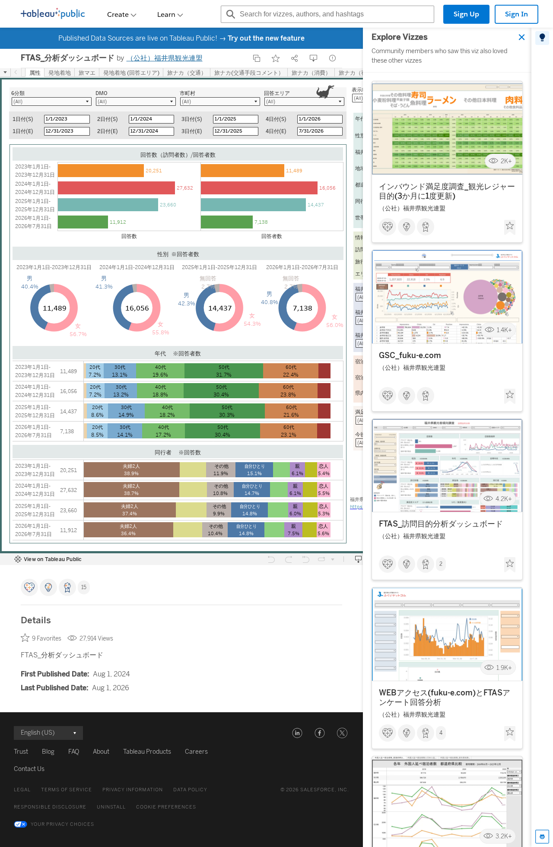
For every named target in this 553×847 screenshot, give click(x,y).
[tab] (542, 38)
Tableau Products (147, 751)
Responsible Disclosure (50, 807)
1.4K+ (504, 330)
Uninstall (111, 807)
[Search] (229, 14)
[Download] (313, 58)
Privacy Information (132, 790)
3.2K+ (504, 836)
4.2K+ (504, 499)
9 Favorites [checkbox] (46, 638)
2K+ (506, 161)
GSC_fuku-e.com (410, 355)
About (101, 751)
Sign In (516, 14)
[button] (297, 733)
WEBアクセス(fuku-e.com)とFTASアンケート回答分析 (444, 697)
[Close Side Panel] (522, 37)
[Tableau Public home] (53, 14)
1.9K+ (504, 667)
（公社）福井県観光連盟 (165, 58)
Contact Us (29, 769)
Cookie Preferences (166, 807)
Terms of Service (66, 790)
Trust (21, 751)
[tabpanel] (447, 437)
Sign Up (466, 14)
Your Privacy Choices (62, 824)
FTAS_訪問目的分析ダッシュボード (441, 524)
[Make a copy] (256, 58)
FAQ (73, 751)
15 (83, 587)
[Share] (294, 58)
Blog (48, 751)
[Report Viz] (332, 58)
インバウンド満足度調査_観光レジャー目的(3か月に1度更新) (447, 191)
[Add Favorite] (275, 58)
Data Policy (190, 790)
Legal (22, 790)
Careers (196, 751)
